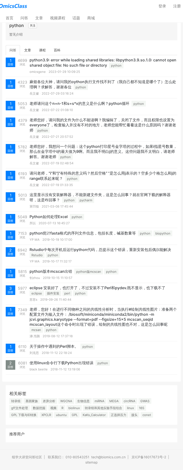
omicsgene (38, 72)
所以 (33, 223)
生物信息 (83, 401)
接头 (134, 415)
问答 (24, 18)
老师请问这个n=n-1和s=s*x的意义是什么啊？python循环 (79, 103)
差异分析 (49, 401)
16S (141, 408)
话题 (76, 18)
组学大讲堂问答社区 (27, 457)
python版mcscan (88, 271)
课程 (42, 50)
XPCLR (46, 415)
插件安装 (53, 293)
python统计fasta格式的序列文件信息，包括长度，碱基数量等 (83, 233)
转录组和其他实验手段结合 (103, 408)
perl (67, 293)
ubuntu (61, 415)
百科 (57, 50)
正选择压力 (118, 415)
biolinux (74, 408)
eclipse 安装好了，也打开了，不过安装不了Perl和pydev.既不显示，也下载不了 (97, 287)
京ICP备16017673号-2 (149, 457)
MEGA (114, 401)
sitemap (91, 462)
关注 (33, 25)
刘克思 (34, 353)
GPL (75, 415)
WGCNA (66, 401)
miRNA (99, 401)
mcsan (36, 330)
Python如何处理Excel (49, 216)
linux (130, 408)
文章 (39, 18)
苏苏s (33, 299)
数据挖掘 (39, 408)
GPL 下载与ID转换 (23, 415)
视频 (53, 408)
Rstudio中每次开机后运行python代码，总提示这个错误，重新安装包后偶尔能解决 (100, 249)
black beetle (39, 369)
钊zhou (35, 278)
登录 (162, 6)
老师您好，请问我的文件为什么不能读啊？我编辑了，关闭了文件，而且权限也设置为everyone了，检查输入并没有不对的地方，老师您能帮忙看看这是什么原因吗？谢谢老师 (103, 125)
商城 (91, 18)
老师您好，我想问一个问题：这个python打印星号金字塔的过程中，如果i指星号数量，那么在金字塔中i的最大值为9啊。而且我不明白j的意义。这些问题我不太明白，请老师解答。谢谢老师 (103, 151)
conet (146, 415)
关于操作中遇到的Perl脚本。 (54, 346)
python (116, 65)
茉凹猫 (34, 206)
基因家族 (31, 401)
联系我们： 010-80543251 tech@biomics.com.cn (87, 457)
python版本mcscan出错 (51, 271)
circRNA (129, 401)
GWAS (144, 401)
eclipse (36, 293)
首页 (11, 17)
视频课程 (57, 18)
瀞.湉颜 (35, 336)
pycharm (86, 200)
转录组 (15, 401)
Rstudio (37, 255)
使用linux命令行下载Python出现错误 (61, 362)
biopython (162, 233)
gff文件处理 (19, 408)
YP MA (35, 239)
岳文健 (34, 93)
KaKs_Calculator (94, 415)
